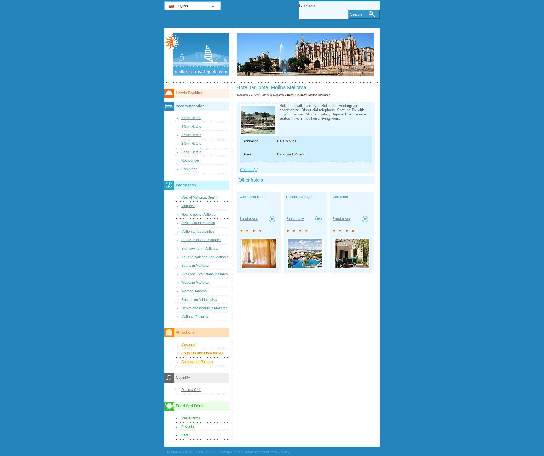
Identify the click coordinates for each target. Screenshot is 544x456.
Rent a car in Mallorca (198, 223)
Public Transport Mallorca (201, 240)
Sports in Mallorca (195, 266)
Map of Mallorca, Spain (199, 197)
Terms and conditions (260, 452)
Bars (184, 435)
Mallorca (242, 94)
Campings (189, 169)
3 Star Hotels (191, 135)
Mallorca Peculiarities (197, 232)
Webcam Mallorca (195, 283)
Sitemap (223, 452)
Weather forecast (194, 291)
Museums (188, 345)
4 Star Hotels (191, 127)
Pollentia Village (298, 197)
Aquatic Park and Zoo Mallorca (205, 257)
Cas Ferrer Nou (252, 197)
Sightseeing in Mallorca (199, 249)
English (182, 6)
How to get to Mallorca (198, 215)
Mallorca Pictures (194, 317)
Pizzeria (187, 427)
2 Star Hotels (191, 144)
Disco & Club (191, 390)
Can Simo (340, 197)
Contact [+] (249, 170)
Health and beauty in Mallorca (204, 308)
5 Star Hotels (191, 118)
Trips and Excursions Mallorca (204, 274)
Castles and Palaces (197, 362)
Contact (237, 452)
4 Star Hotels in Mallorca (267, 94)
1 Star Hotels (191, 152)
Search (356, 14)
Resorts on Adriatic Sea (199, 300)
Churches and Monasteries (202, 353)
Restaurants (190, 418)
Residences (190, 161)
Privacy (284, 452)
